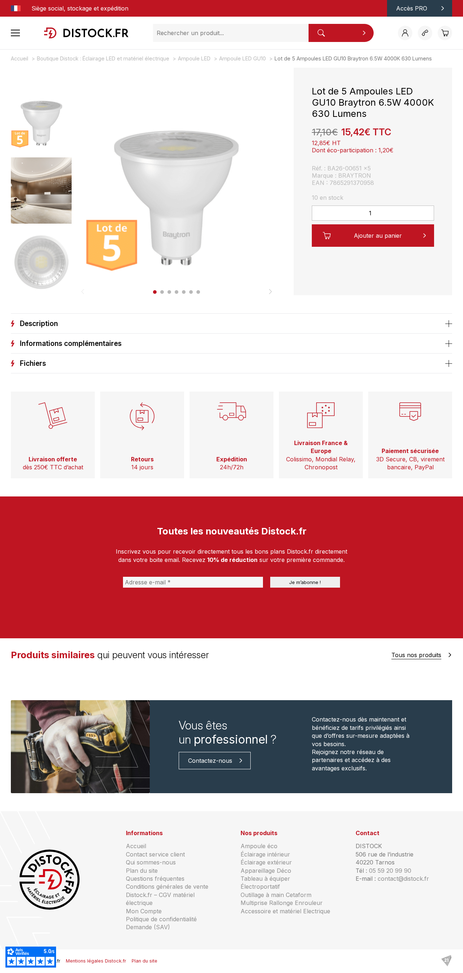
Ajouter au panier (378, 235)
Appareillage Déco (266, 870)
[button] (155, 292)
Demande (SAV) (148, 927)
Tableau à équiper (265, 878)
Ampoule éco (259, 846)
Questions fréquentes (155, 878)
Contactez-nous (210, 760)
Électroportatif (260, 886)
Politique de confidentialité (161, 919)
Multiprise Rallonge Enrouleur (282, 902)
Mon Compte (144, 911)
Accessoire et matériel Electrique (285, 911)
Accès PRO (411, 8)
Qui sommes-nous (151, 862)
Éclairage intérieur (265, 854)
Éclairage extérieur (266, 862)
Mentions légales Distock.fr (96, 961)
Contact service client (155, 854)
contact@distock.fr (403, 878)
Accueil (136, 846)
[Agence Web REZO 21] (446, 961)
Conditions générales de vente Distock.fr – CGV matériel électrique (167, 894)
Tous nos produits (416, 655)
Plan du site (142, 870)
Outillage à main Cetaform (276, 894)
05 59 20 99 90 (390, 870)
